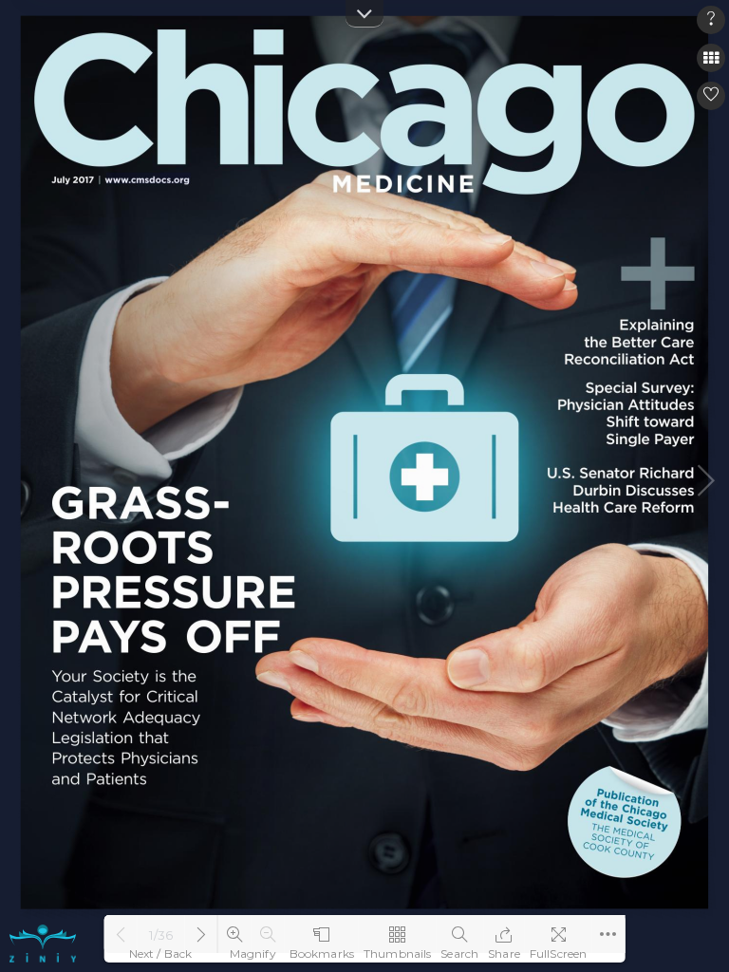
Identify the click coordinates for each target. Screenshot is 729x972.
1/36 (161, 935)
